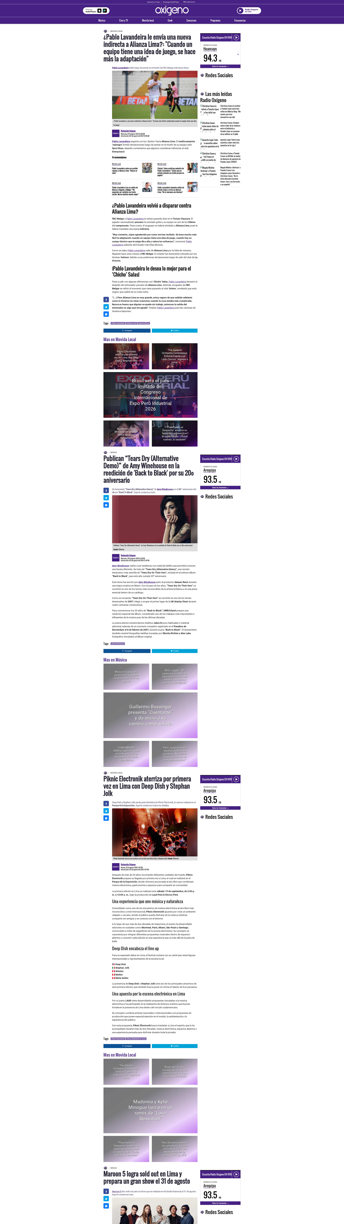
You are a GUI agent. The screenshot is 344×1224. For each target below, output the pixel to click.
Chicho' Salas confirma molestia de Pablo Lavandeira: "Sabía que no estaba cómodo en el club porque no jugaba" (170, 172)
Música (101, 20)
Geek (170, 20)
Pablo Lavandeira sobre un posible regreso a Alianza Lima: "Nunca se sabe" (125, 170)
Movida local (148, 20)
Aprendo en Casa (153, 2)
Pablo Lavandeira (120, 67)
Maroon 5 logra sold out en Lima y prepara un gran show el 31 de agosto (126, 676)
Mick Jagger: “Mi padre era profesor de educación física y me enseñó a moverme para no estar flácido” (174, 676)
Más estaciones (189, 2)
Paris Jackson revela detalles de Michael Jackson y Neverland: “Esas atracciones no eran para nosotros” (175, 753)
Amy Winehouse (165, 489)
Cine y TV (123, 20)
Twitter (176, 331)
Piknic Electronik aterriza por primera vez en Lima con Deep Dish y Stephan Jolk (126, 356)
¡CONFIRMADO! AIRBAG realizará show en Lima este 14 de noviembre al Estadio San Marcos (126, 753)
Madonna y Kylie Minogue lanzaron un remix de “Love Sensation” (126, 433)
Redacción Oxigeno (128, 130)
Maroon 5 (116, 1191)
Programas (215, 20)
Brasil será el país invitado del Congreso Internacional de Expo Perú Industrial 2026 (151, 395)
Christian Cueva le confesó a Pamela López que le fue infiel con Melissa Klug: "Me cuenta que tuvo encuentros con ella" (230, 111)
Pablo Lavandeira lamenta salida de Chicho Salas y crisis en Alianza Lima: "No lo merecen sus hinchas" (170, 189)
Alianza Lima (132, 323)
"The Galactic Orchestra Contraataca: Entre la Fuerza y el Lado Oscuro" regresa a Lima (175, 356)
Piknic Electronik (118, 1039)
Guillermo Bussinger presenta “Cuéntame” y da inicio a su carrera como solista (150, 715)
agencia (142, 323)
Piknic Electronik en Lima (136, 1039)
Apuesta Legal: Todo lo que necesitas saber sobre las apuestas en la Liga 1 (230, 142)
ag (148, 323)
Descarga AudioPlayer (171, 2)
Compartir (128, 331)
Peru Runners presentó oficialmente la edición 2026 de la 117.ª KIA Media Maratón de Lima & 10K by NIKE (175, 1148)
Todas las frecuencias (219, 66)
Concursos (191, 20)
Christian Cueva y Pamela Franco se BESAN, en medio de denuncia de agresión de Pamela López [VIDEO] (230, 157)
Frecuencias (240, 20)
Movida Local (116, 31)
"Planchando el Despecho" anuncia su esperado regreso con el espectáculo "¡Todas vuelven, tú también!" (175, 433)
